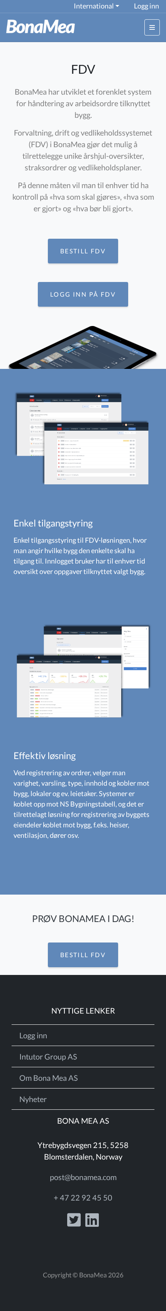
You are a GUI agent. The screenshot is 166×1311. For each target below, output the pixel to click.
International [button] (94, 6)
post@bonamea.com (83, 1177)
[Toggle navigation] (152, 27)
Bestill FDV (83, 251)
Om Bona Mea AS (48, 1077)
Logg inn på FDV (83, 294)
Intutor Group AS (48, 1056)
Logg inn (146, 6)
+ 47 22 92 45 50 (83, 1197)
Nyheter (33, 1099)
